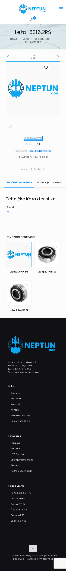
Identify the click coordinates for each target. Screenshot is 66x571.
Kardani (15, 448)
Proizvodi (16, 398)
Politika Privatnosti (21, 415)
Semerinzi (16, 465)
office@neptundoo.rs (27, 372)
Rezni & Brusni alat (21, 471)
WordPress (46, 559)
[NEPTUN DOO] (33, 8)
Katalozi (15, 404)
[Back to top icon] (33, 548)
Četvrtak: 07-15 (19, 509)
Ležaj (26, 38)
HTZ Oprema (18, 454)
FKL (38, 144)
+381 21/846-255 (22, 369)
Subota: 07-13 (18, 520)
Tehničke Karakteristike (18, 182)
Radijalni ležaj (42, 38)
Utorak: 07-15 (18, 498)
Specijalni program (22, 459)
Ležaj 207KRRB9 (47, 271)
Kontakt (15, 409)
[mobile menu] (61, 9)
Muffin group (39, 555)
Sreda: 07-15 (18, 504)
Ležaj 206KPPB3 (19, 271)
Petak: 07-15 (17, 515)
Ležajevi (15, 443)
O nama (15, 393)
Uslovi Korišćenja (20, 421)
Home (13, 38)
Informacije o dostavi (48, 182)
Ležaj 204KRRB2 (19, 310)
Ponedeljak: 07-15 (21, 493)
